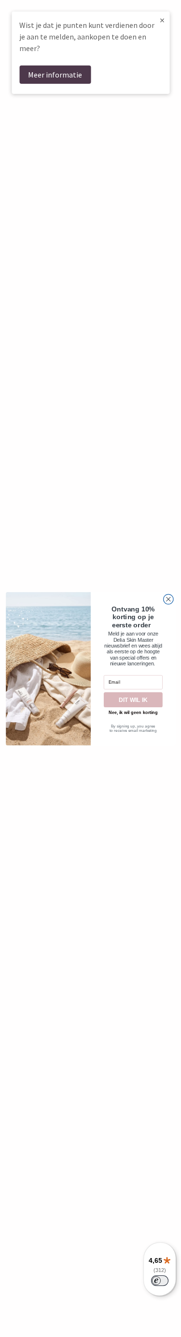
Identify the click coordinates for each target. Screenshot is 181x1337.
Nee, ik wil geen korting (133, 712)
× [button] (162, 20)
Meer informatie (55, 74)
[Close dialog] (168, 599)
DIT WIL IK (133, 700)
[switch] (159, 1280)
